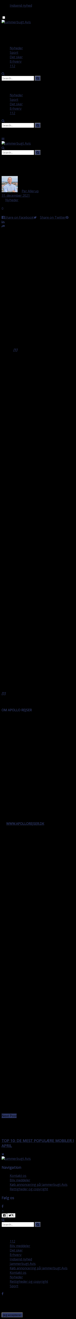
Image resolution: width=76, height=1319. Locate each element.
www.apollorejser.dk (25, 823)
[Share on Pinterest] (67, 217)
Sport (14, 52)
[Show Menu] (3, 139)
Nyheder (16, 48)
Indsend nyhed (21, 5)
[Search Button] (3, 73)
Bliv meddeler (20, 1180)
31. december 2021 (16, 195)
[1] (3, 693)
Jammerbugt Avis (23, 1263)
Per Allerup (30, 191)
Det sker (16, 57)
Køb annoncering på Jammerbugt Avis (38, 1184)
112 (12, 66)
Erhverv (15, 61)
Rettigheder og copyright (29, 1189)
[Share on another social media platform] (3, 226)
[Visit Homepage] (16, 22)
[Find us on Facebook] (2, 1206)
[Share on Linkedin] (3, 222)
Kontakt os (18, 1175)
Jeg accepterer (12, 1315)
